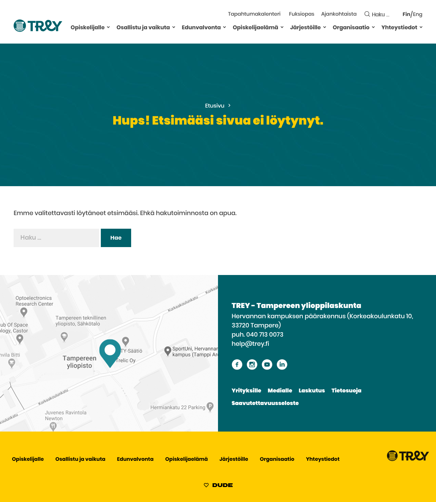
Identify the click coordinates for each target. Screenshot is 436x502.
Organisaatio (351, 28)
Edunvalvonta (201, 28)
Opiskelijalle (88, 28)
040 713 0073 (264, 335)
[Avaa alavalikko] (108, 27)
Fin (406, 14)
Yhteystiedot (399, 28)
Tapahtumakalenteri (254, 14)
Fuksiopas (301, 14)
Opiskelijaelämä (255, 28)
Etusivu (214, 106)
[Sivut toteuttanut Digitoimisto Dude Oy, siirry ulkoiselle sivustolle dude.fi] (218, 486)
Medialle (280, 391)
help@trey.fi (250, 344)
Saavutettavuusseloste (265, 403)
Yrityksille (246, 391)
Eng (417, 14)
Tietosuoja (346, 391)
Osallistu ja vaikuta (143, 28)
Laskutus (312, 391)
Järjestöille (305, 28)
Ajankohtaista (339, 14)
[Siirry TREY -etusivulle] (408, 460)
